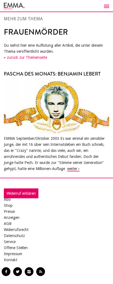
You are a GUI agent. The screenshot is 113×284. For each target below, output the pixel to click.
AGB (8, 223)
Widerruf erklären (21, 193)
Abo (7, 199)
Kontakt (10, 260)
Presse (9, 211)
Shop (8, 205)
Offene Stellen (16, 248)
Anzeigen (11, 217)
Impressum (13, 254)
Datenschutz (14, 235)
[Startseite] (56, 6)
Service (10, 242)
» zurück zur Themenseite (25, 57)
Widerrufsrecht (16, 229)
